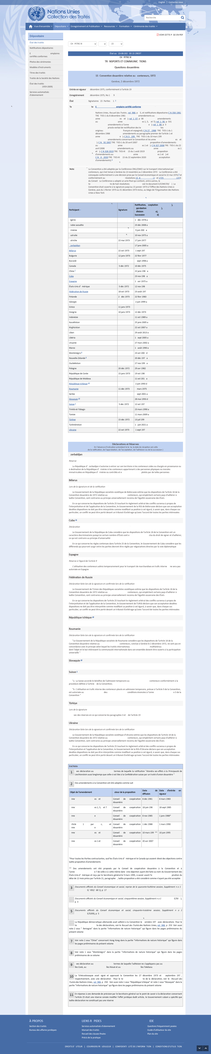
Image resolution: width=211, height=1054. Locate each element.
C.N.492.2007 (104, 142)
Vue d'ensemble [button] (42, 26)
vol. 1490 (160, 122)
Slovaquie (73, 399)
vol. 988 (131, 113)
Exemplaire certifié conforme (118, 107)
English (162, 2)
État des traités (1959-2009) (41, 85)
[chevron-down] (200, 1048)
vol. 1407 (133, 119)
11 (76, 520)
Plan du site (152, 1034)
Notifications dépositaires (41, 48)
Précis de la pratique (91, 1037)
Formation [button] (124, 26)
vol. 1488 (157, 125)
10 (89, 383)
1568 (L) (145, 178)
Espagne (73, 281)
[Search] (182, 18)
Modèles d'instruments (40, 67)
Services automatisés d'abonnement (39, 93)
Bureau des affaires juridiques (43, 1030)
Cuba (71, 276)
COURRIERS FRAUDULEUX (99, 1046)
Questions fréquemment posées (162, 1026)
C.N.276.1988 (149, 130)
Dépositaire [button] (60, 26)
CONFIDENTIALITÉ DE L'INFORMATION (133, 1046)
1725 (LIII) (169, 178)
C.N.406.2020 (101, 157)
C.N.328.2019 (107, 151)
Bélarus (72, 251)
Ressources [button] (110, 26)
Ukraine (72, 430)
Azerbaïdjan (74, 245)
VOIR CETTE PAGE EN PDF (171, 35)
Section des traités (37, 1026)
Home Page (59, 14)
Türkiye (72, 419)
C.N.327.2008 (158, 145)
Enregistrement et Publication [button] (85, 26)
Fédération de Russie (78, 292)
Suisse (72, 404)
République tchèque (78, 384)
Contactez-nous (176, 2)
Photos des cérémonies (40, 62)
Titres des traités (37, 73)
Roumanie (73, 389)
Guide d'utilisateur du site (159, 1030)
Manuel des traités (90, 1030)
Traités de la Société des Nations (44, 78)
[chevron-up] (206, 1048)
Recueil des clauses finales (94, 1034)
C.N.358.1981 (174, 113)
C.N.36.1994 (130, 136)
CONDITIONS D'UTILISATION (168, 1046)
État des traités (37, 42)
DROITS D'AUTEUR (73, 1046)
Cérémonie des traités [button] (145, 26)
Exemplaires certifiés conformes (45, 55)
